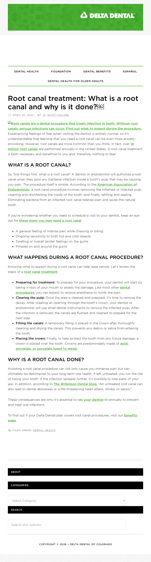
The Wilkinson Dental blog (75, 384)
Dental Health (44, 430)
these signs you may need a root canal (50, 220)
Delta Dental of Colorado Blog (75, 50)
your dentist (94, 400)
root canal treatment (40, 272)
